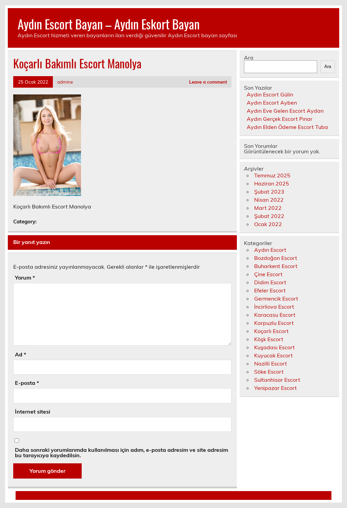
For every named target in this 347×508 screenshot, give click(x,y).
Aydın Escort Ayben (272, 102)
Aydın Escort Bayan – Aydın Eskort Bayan (109, 24)
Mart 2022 (268, 207)
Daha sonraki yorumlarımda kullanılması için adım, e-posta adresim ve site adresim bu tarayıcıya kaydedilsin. (121, 452)
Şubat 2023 (269, 191)
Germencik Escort (276, 298)
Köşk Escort (268, 339)
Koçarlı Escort (271, 331)
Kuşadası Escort (274, 347)
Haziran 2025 (271, 183)
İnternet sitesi (32, 411)
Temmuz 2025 (272, 175)
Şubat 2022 (269, 216)
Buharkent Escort (276, 266)
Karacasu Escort (274, 314)
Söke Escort (269, 371)
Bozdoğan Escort (275, 258)
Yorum (25, 277)
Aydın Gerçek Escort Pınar (279, 118)
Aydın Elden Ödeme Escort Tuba (287, 127)
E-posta (27, 382)
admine (65, 82)
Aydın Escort (270, 249)
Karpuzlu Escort (274, 322)
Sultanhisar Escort (277, 379)
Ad (20, 354)
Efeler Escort (270, 290)
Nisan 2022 (269, 199)
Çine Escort (268, 274)
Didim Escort (270, 282)
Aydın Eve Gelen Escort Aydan (285, 110)
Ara (248, 57)
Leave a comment (208, 82)
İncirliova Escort (274, 306)
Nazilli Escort (270, 363)
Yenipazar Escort (275, 387)
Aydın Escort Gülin (270, 94)
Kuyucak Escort (273, 355)
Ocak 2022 (268, 224)
